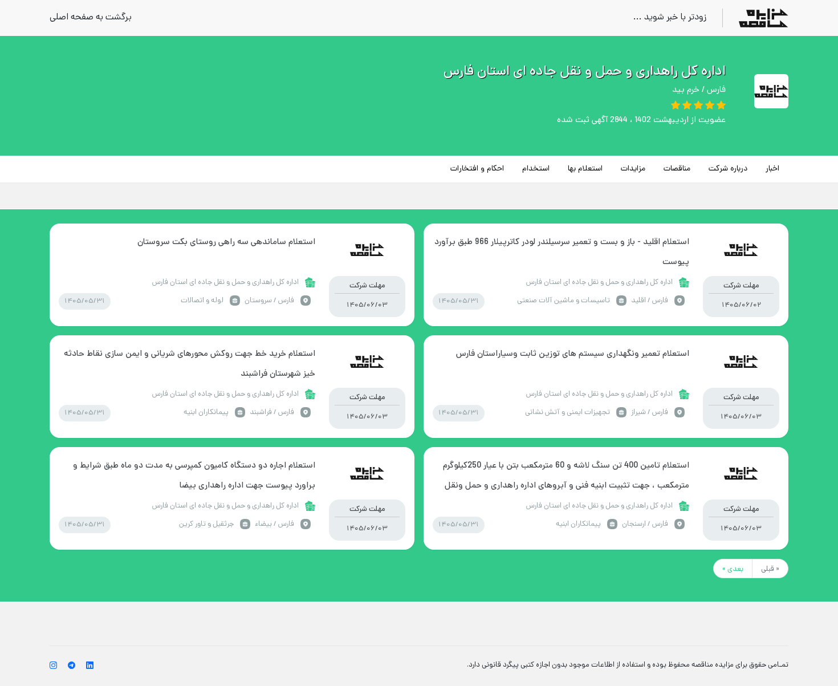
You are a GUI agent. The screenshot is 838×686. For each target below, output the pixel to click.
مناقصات (677, 169)
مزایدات (633, 169)
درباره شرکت (728, 169)
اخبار (772, 169)
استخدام (536, 169)
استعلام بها (585, 169)
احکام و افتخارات (477, 169)
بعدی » (732, 569)
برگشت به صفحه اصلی (91, 18)
